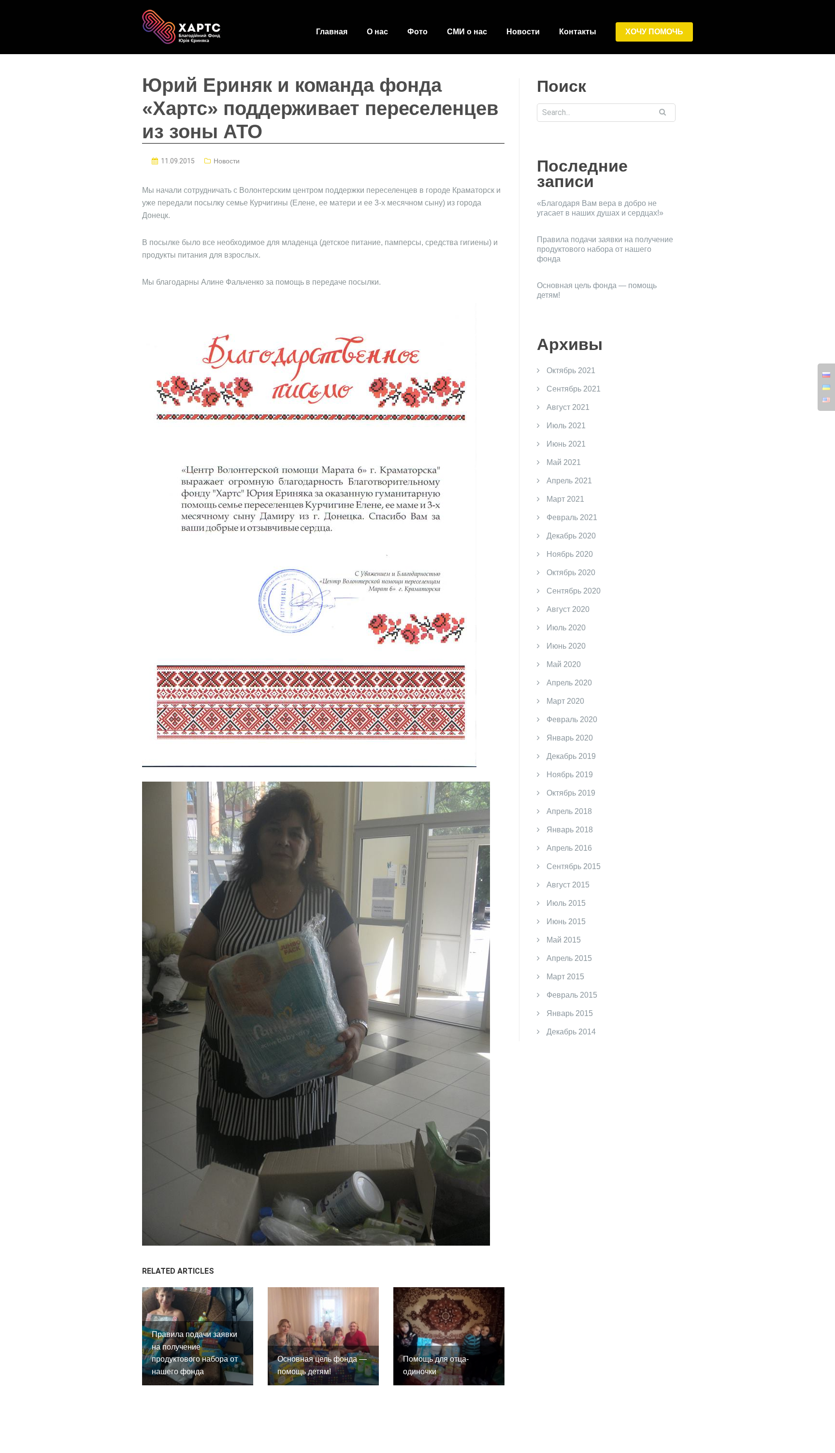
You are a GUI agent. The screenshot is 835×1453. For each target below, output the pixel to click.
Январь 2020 (570, 738)
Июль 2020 (566, 628)
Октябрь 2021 (571, 370)
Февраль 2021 (572, 517)
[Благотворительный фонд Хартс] (182, 26)
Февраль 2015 (572, 995)
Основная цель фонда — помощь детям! (597, 290)
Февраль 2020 (572, 719)
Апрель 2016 (569, 848)
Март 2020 (565, 701)
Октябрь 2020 (571, 572)
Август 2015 (568, 885)
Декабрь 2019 (571, 756)
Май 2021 (564, 462)
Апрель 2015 (569, 958)
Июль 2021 (566, 425)
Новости (523, 32)
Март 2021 (565, 499)
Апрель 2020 (569, 683)
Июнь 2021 (566, 444)
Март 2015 (565, 977)
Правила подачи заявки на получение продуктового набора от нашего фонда (605, 249)
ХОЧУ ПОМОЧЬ (654, 32)
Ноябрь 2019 (570, 774)
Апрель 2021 (569, 481)
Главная (331, 32)
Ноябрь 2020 (570, 554)
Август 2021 (568, 407)
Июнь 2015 (566, 921)
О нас (377, 32)
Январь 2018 (570, 830)
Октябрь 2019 (571, 793)
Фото (417, 32)
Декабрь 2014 (571, 1032)
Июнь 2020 (566, 646)
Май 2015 (564, 940)
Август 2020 (568, 609)
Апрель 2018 (569, 811)
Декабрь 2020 (571, 536)
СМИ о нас (467, 32)
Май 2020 (564, 664)
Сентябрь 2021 (574, 389)
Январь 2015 (570, 1013)
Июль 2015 (566, 903)
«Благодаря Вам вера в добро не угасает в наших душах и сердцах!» (600, 208)
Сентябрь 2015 (574, 866)
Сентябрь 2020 (574, 591)
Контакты (577, 32)
